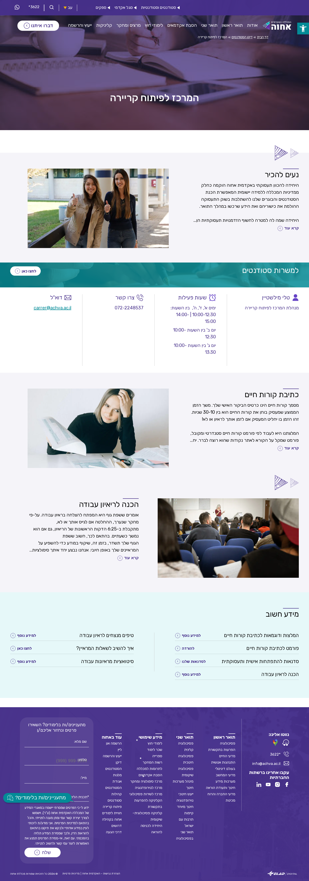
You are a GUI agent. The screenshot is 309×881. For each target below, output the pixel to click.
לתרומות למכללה (149, 768)
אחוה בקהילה (112, 819)
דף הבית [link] (262, 37)
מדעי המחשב (225, 775)
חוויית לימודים (112, 813)
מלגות (117, 775)
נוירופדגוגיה (184, 800)
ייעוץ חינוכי (185, 794)
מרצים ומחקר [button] (128, 25)
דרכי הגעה (114, 832)
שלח (46, 852)
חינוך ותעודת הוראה (220, 787)
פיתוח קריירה (112, 807)
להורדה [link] (188, 648)
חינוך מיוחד (185, 807)
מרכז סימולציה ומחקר (146, 781)
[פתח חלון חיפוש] (51, 8)
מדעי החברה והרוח (221, 794)
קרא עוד (291, 228)
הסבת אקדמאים (150, 775)
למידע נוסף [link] (191, 635)
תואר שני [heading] (184, 737)
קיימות (188, 813)
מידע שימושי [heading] (150, 737)
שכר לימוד (154, 749)
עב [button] (70, 7)
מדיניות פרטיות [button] (71, 873)
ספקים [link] (101, 7)
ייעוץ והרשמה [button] (80, 25)
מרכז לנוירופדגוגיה (148, 787)
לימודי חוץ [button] (154, 25)
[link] (303, 28)
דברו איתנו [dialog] (42, 25)
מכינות (230, 800)
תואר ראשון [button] (232, 25)
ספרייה (157, 756)
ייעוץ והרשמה (112, 756)
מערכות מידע (225, 781)
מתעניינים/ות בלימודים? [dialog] (40, 797)
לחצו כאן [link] (29, 271)
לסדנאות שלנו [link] (194, 661)
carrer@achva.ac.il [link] (52, 307)
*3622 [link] (34, 7)
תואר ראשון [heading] (224, 737)
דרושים (116, 826)
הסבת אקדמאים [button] (182, 25)
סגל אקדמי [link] (123, 7)
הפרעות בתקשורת (221, 749)
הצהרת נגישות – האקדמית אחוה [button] (101, 873)
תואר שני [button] (209, 25)
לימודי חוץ (155, 743)
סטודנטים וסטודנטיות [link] (158, 7)
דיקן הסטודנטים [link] (242, 37)
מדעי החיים (227, 756)
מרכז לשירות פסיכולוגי (145, 794)
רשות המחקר (152, 762)
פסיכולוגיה (227, 743)
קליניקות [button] (104, 25)
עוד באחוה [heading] (112, 737)
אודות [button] (252, 25)
